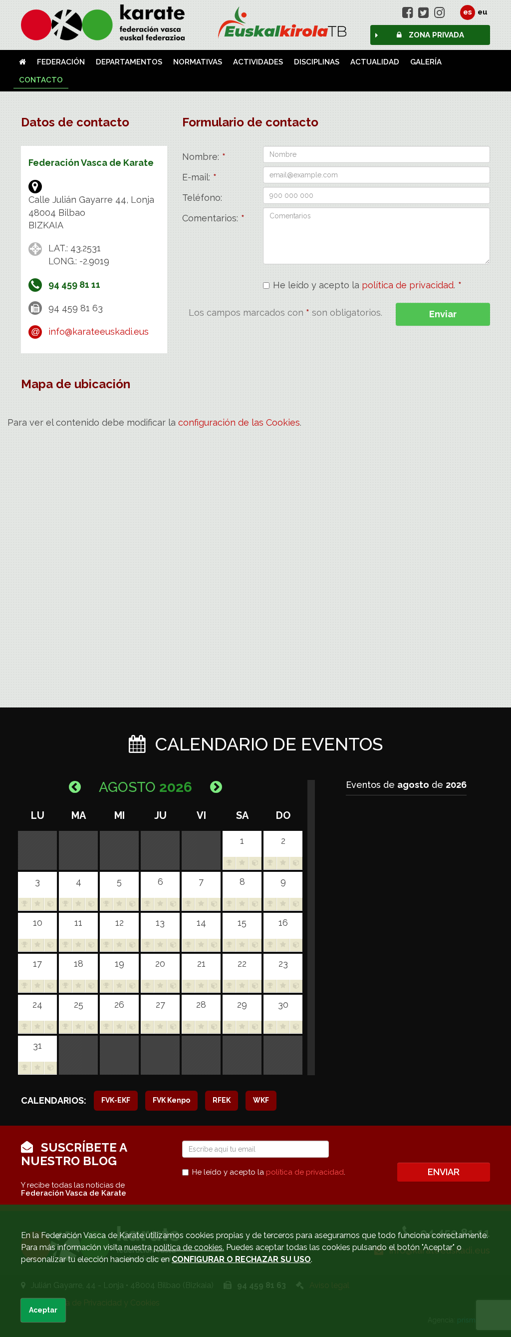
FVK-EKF (115, 1100)
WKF (261, 1100)
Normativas (197, 61)
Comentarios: (213, 218)
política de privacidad (408, 285)
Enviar (443, 314)
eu (483, 11)
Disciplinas (316, 61)
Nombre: (204, 156)
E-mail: (199, 177)
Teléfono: (202, 197)
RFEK (222, 1100)
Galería (426, 61)
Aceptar (43, 1310)
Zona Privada (435, 34)
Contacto (41, 79)
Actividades (258, 61)
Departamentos (129, 61)
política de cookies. (189, 1247)
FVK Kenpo (171, 1100)
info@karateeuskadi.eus (98, 331)
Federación (61, 61)
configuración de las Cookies (239, 422)
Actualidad (374, 61)
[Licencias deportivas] (255, 22)
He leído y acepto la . (367, 285)
